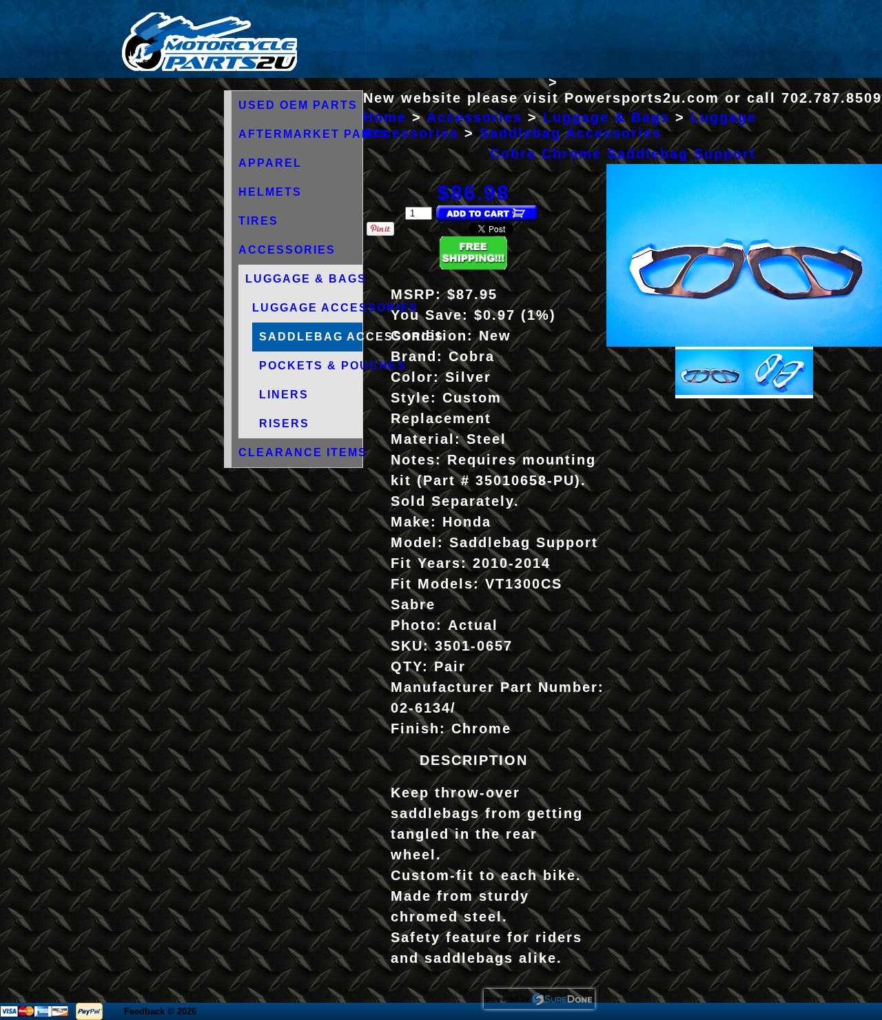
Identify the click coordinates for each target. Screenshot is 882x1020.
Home (385, 117)
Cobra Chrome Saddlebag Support (623, 153)
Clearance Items (302, 452)
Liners (284, 394)
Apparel (270, 163)
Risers (284, 423)
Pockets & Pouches (333, 365)
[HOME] (209, 68)
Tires (258, 221)
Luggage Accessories (335, 308)
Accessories (287, 250)
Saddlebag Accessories (351, 337)
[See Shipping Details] (473, 265)
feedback (144, 1011)
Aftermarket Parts (313, 134)
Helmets (270, 192)
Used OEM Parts (298, 105)
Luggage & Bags (306, 279)
